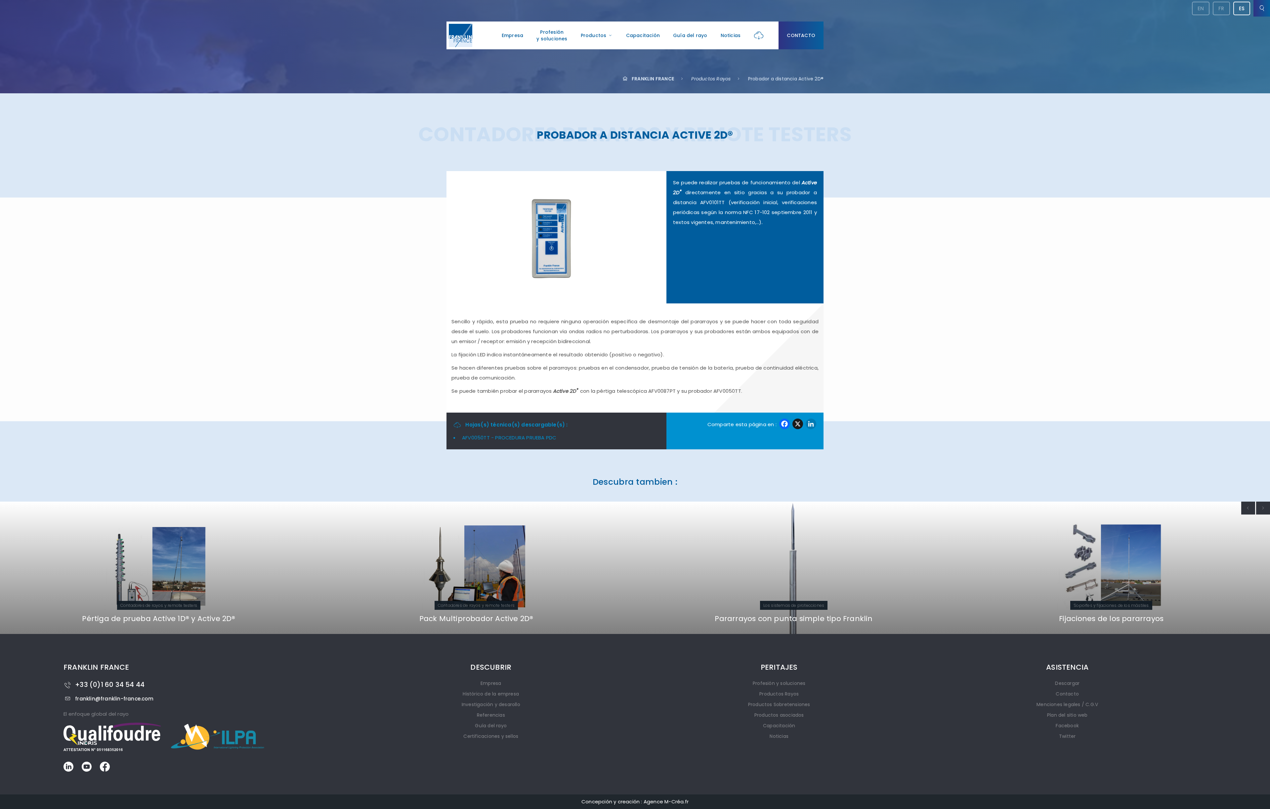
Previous (1248, 508)
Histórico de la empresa (491, 694)
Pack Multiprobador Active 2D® (159, 618)
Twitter (1067, 736)
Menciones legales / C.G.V (1067, 704)
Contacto (801, 35)
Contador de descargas (1111, 618)
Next (1263, 508)
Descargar (1067, 683)
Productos (594, 35)
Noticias (731, 35)
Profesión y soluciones (779, 683)
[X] (797, 425)
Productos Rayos (711, 78)
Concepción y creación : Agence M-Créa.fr (635, 801)
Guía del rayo (690, 35)
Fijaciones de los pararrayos (793, 618)
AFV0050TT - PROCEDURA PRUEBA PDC (509, 437)
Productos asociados (779, 715)
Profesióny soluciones (551, 35)
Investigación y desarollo (491, 704)
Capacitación (643, 35)
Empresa (512, 35)
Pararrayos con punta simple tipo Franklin (476, 618)
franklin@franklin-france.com (114, 698)
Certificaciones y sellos (490, 736)
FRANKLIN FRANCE (653, 78)
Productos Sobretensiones (779, 704)
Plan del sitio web (1067, 715)
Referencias (491, 715)
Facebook (1067, 725)
